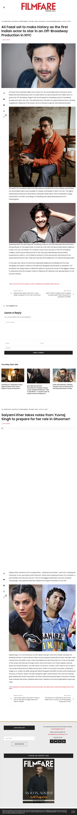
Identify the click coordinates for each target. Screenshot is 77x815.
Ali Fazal (15, 284)
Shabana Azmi (66, 687)
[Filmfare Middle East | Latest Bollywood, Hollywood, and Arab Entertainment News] (38, 7)
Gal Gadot (32, 284)
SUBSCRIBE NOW (19, 744)
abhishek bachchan (18, 687)
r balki (51, 687)
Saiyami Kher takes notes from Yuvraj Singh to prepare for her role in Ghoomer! (35, 417)
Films (36, 21)
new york (54, 284)
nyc (58, 284)
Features (31, 21)
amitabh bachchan (30, 687)
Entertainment (23, 21)
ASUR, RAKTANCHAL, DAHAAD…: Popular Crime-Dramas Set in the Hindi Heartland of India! (63, 386)
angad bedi (39, 687)
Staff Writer (6, 40)
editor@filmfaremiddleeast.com (58, 734)
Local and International (53, 21)
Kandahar (48, 284)
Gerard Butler (40, 284)
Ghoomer (46, 687)
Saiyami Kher (57, 687)
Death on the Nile (23, 284)
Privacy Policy (51, 812)
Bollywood (15, 21)
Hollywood (41, 21)
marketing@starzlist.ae (58, 729)
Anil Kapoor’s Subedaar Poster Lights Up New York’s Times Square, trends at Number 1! (12, 386)
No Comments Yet (12, 306)
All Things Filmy (6, 21)
